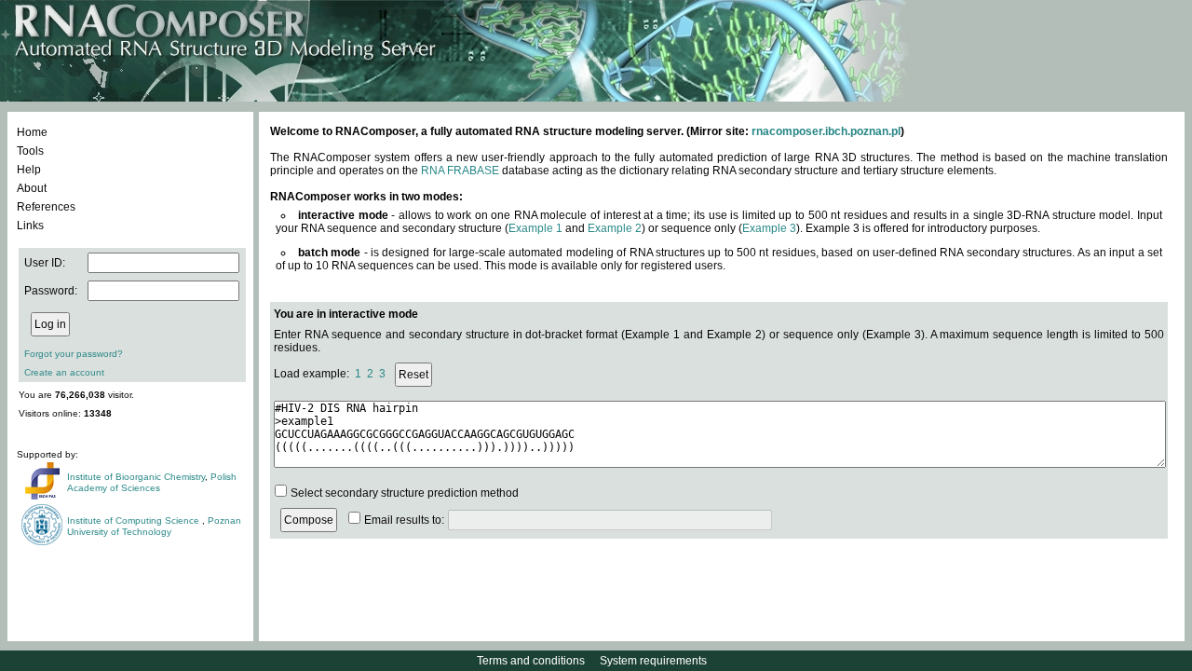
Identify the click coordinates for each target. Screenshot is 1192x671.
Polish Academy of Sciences (152, 482)
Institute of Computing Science (134, 520)
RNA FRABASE (460, 170)
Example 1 (535, 228)
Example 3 (769, 228)
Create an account (64, 372)
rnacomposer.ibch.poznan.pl (826, 131)
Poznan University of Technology (154, 526)
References (46, 206)
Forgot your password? (73, 354)
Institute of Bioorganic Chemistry (136, 477)
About (32, 188)
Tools (30, 150)
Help (29, 169)
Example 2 (615, 228)
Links (30, 225)
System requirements (653, 660)
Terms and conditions (531, 660)
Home (32, 132)
